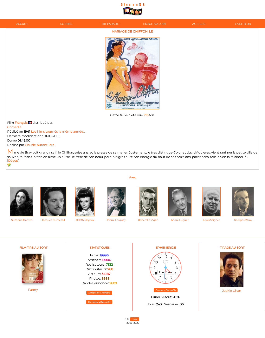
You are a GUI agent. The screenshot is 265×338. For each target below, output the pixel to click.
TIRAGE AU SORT (154, 24)
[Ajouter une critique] (9, 165)
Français (21, 122)
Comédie (14, 127)
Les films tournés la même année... (58, 131)
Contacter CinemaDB (166, 290)
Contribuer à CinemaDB (99, 302)
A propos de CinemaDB (99, 293)
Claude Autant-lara (39, 145)
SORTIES (66, 24)
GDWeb (134, 319)
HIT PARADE (110, 24)
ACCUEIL (22, 24)
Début (13, 160)
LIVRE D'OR (243, 24)
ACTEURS (198, 24)
